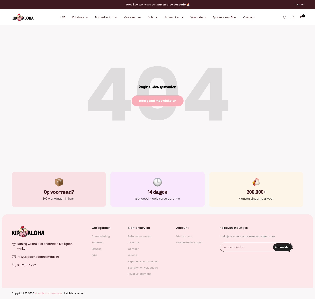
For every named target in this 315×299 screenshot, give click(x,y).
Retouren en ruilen (139, 236)
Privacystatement (139, 274)
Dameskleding (104, 17)
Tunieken (97, 242)
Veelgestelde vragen (189, 242)
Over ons (249, 17)
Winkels (132, 255)
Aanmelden (283, 248)
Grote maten (132, 17)
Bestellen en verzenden (143, 267)
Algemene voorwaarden (143, 261)
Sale (150, 17)
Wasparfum (198, 17)
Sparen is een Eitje (224, 17)
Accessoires (172, 17)
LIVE (63, 17)
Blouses (96, 249)
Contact (133, 249)
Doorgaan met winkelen (157, 101)
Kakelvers (78, 17)
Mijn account (184, 236)
